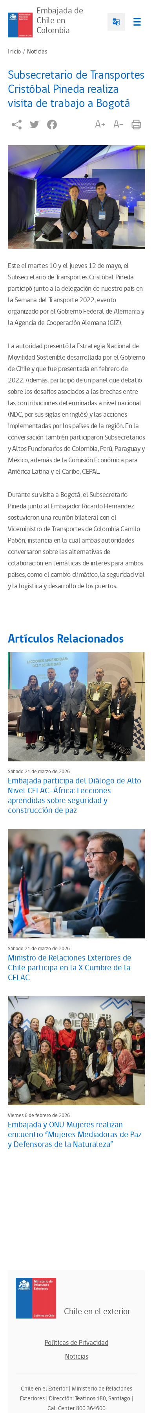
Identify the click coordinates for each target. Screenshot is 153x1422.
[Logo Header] (20, 25)
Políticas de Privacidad (76, 1343)
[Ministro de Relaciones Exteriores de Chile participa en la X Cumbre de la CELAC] (76, 883)
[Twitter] (34, 124)
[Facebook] (52, 124)
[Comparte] (17, 124)
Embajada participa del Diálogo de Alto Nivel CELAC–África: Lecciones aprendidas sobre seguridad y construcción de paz (74, 795)
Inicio (14, 52)
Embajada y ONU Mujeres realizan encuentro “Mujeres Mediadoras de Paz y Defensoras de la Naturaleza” (75, 1135)
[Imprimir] (136, 124)
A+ (100, 124)
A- (118, 124)
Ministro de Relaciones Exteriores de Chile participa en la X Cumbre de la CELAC (69, 968)
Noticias (37, 52)
